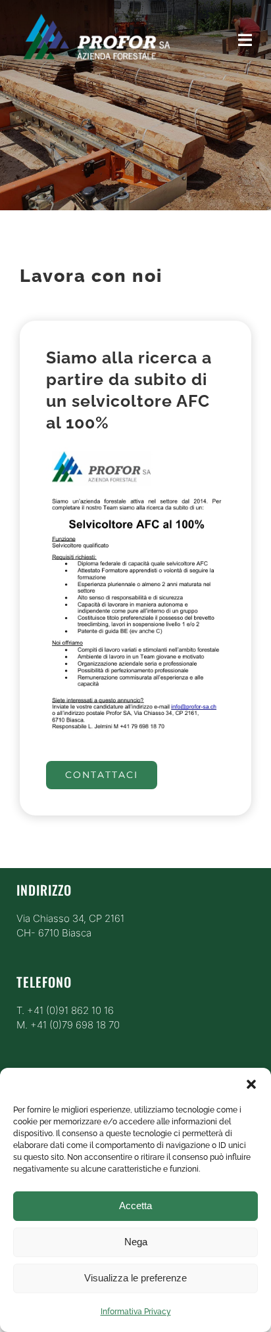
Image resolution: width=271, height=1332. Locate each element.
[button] (251, 1084)
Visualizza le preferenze (135, 1277)
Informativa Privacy (136, 1311)
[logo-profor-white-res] (96, 11)
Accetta (135, 1205)
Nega (135, 1241)
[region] (135, 105)
